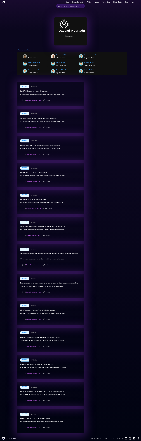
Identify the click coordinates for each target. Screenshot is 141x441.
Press (112, 438)
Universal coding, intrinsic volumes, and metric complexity (38, 118)
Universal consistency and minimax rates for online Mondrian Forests (42, 391)
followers (69, 36)
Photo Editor (117, 2)
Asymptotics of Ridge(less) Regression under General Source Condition (42, 226)
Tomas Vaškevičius (62, 70)
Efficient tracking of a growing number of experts (35, 418)
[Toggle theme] (133, 2)
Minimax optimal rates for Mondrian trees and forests (36, 364)
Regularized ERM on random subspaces (33, 199)
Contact (106, 438)
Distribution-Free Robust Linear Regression (33, 172)
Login (127, 2)
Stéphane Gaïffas (61, 55)
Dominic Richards (33, 70)
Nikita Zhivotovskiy (34, 62)
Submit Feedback (96, 438)
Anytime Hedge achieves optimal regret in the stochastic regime (40, 337)
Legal (118, 438)
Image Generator (78, 2)
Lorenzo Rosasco (33, 55)
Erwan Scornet (61, 62)
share (48, 100)
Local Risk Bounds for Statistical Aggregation (34, 91)
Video (89, 2)
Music (97, 2)
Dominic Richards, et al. (33, 235)
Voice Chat (106, 2)
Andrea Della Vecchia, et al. (34, 208)
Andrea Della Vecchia (91, 70)
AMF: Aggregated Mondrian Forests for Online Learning (37, 310)
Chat (67, 2)
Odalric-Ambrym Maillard (92, 55)
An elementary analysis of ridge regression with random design (40, 145)
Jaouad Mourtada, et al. (33, 100)
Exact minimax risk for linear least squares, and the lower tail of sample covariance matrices (49, 283)
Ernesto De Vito (89, 62)
